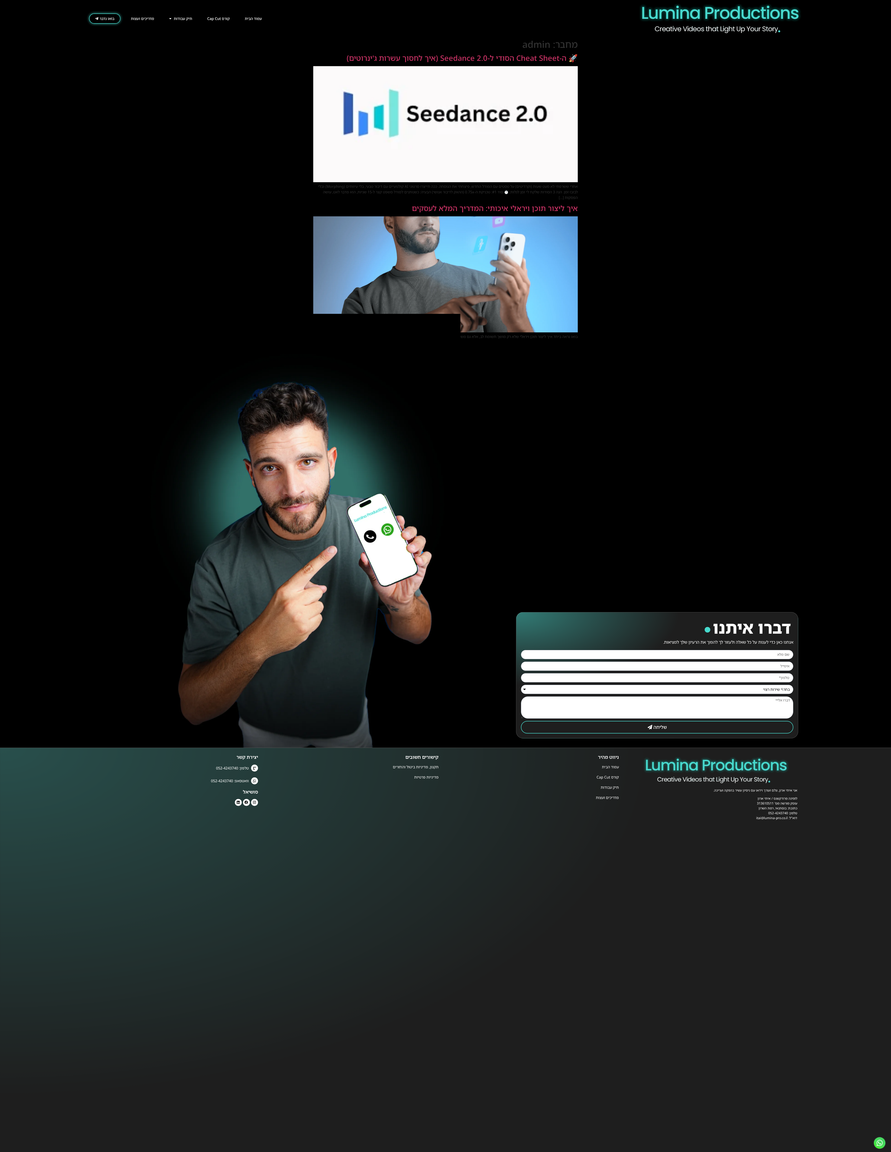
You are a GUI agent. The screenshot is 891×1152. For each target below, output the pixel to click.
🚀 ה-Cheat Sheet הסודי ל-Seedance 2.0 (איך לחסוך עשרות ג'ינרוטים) (462, 58)
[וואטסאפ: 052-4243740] (254, 780)
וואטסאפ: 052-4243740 (230, 780)
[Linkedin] (238, 802)
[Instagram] (254, 802)
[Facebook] (246, 802)
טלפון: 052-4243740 (232, 768)
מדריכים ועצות (142, 18)
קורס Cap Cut (218, 18)
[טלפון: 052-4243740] (254, 768)
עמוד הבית (253, 18)
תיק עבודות (183, 18)
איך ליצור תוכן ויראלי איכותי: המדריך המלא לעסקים (495, 208)
